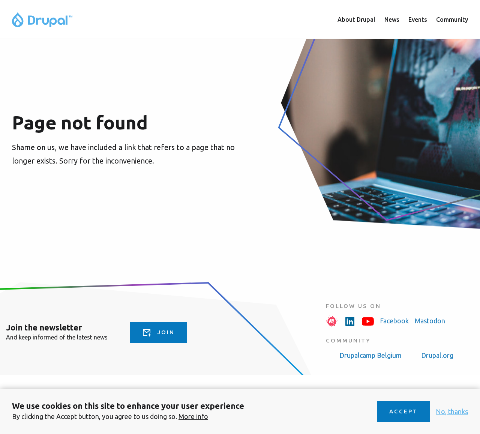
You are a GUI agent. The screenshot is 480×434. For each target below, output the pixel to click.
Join (166, 332)
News (391, 19)
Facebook (394, 320)
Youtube (368, 321)
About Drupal (356, 19)
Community (452, 19)
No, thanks (452, 411)
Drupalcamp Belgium (370, 355)
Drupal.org (437, 355)
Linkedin (350, 321)
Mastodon (430, 320)
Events (417, 19)
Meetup (332, 321)
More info (193, 416)
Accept (403, 411)
